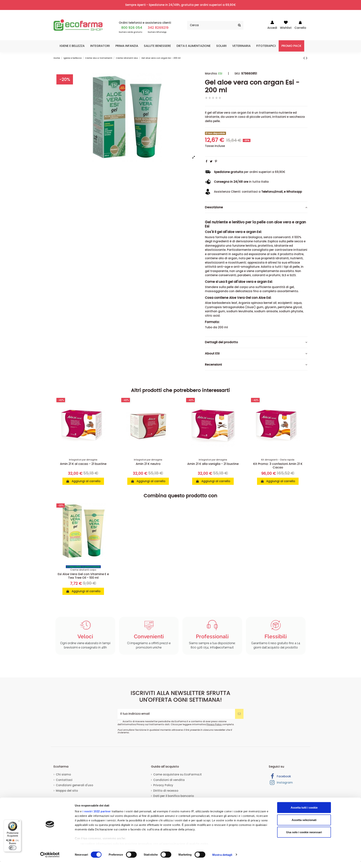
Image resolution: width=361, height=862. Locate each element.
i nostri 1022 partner (97, 811)
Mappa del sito (67, 791)
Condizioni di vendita (169, 780)
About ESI (212, 353)
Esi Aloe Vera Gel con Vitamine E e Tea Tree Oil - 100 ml (83, 576)
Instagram (284, 782)
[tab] (256, 207)
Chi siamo (63, 774)
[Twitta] (211, 161)
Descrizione (214, 207)
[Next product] (306, 58)
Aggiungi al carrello (85, 481)
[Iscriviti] (239, 714)
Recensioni (213, 365)
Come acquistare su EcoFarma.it (177, 774)
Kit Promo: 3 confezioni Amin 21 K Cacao (278, 466)
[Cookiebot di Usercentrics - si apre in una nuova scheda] (49, 854)
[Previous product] (304, 58)
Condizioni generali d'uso (74, 785)
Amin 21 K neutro (148, 464)
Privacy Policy (214, 724)
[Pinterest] (216, 161)
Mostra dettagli (222, 854)
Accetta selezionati (304, 819)
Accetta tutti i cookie (304, 807)
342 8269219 (158, 27)
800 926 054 (131, 27)
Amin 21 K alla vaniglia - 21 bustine (213, 464)
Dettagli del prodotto (221, 342)
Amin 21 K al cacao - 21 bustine (83, 464)
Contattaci (64, 780)
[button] (72, 46)
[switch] (131, 854)
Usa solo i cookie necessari (304, 832)
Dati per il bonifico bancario (173, 796)
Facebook (283, 776)
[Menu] (19, 822)
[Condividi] (206, 161)
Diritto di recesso (165, 791)
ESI (220, 73)
